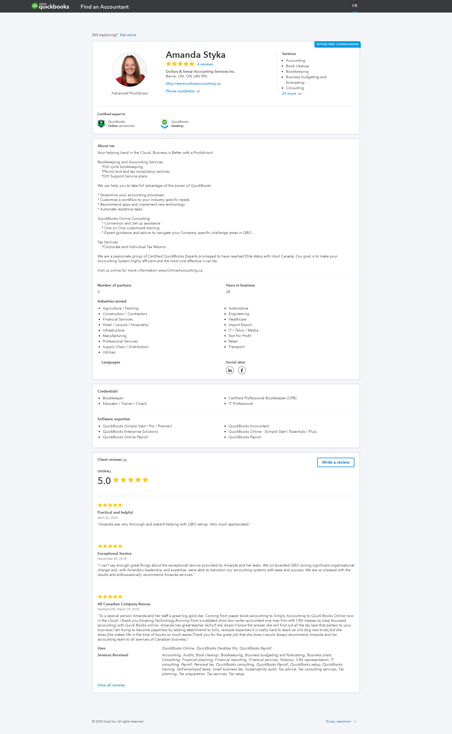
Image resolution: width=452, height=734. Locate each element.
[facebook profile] (242, 371)
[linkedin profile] (230, 371)
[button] (189, 63)
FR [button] (354, 5)
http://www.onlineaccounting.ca (193, 83)
